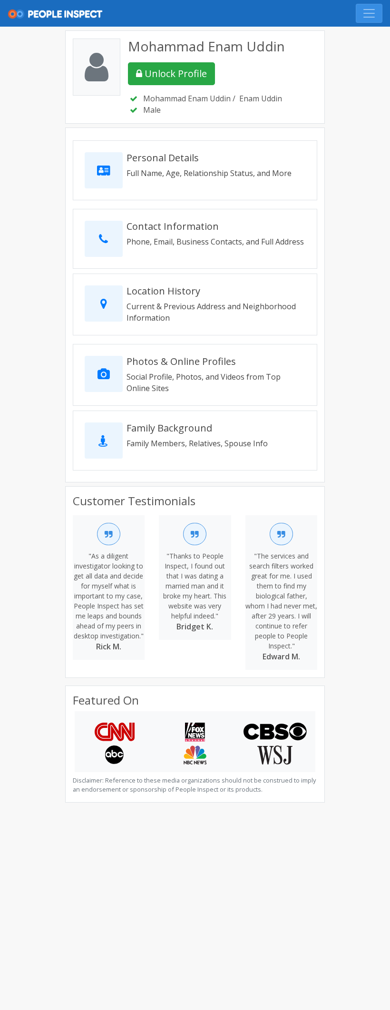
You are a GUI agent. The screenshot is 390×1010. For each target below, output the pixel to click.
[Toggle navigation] (369, 13)
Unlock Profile (174, 73)
